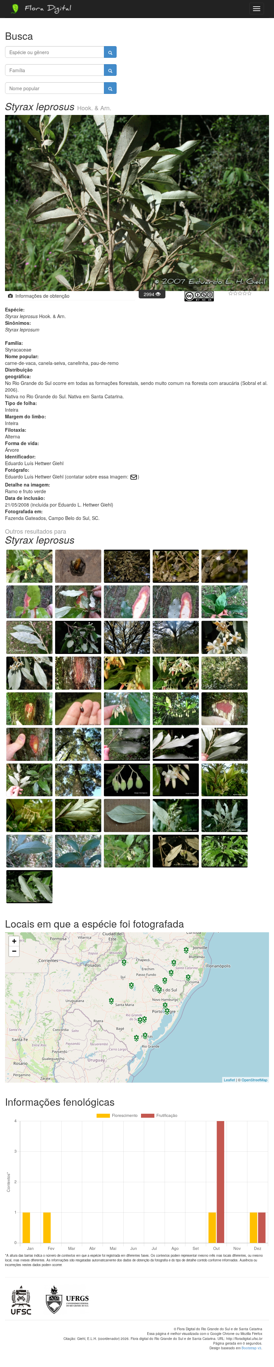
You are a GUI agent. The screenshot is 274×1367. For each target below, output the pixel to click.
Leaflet (229, 1079)
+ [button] (14, 941)
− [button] (14, 951)
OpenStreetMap (254, 1079)
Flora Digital (46, 9)
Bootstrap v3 (251, 1348)
